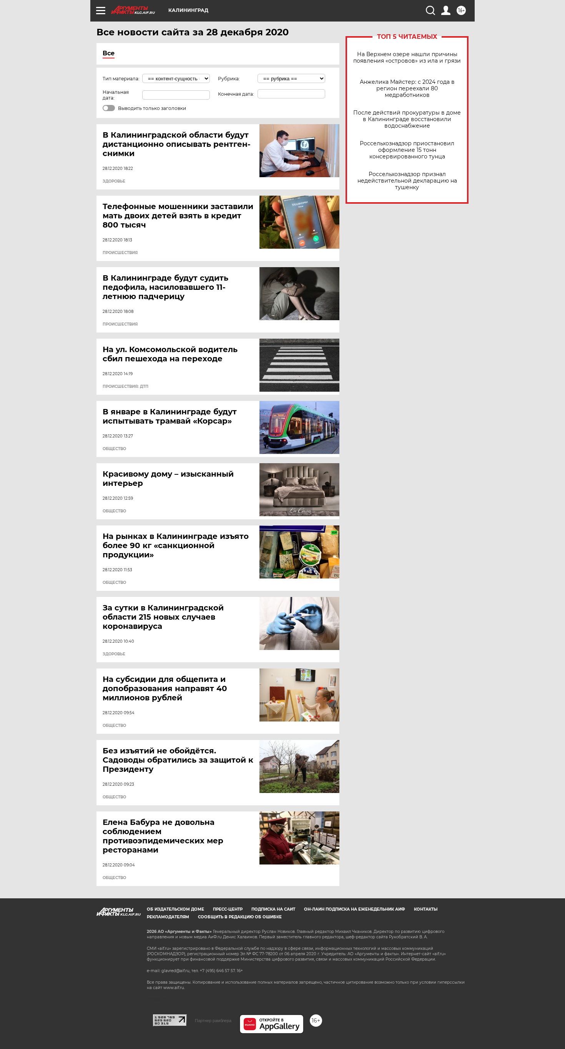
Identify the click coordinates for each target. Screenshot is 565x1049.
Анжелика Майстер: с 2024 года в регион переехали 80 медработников (407, 88)
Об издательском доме (175, 909)
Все (109, 53)
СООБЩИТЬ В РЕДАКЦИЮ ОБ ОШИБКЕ (240, 916)
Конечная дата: (236, 94)
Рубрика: (229, 78)
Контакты (425, 909)
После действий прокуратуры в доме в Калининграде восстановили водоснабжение (407, 119)
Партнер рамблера (213, 1020)
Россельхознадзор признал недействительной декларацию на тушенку (407, 181)
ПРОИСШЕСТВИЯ (120, 253)
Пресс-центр (228, 909)
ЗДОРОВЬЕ (114, 181)
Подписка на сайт (273, 909)
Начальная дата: (116, 95)
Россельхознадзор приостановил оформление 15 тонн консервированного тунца (407, 150)
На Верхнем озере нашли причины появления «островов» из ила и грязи (407, 57)
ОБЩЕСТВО (114, 449)
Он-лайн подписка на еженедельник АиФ (354, 909)
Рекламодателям (168, 916)
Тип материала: (121, 78)
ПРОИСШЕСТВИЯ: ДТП (125, 387)
